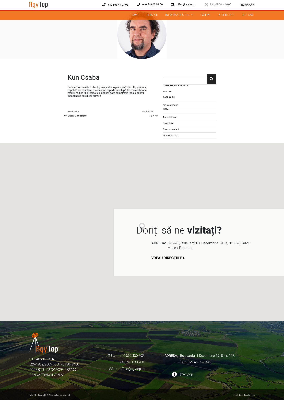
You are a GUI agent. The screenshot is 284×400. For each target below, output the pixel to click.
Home (135, 14)
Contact (248, 14)
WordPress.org (170, 135)
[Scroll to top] (275, 394)
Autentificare (170, 117)
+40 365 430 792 (132, 356)
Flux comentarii (171, 129)
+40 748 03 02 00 (152, 4)
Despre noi (226, 14)
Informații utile (177, 14)
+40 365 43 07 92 (117, 4)
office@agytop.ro (186, 4)
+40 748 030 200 (132, 362)
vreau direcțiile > (168, 258)
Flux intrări (168, 123)
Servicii (152, 14)
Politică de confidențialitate (243, 395)
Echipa (205, 14)
